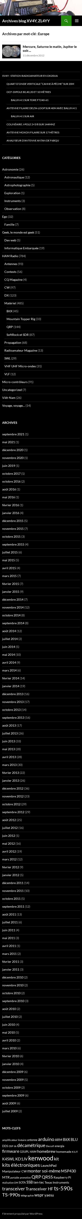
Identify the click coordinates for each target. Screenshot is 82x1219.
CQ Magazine (13, 279)
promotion (25, 1177)
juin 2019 (8, 465)
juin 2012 (8, 835)
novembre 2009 (13, 1079)
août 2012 (9, 820)
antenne (32, 1140)
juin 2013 (8, 741)
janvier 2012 (10, 875)
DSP (11, 1146)
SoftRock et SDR (18, 335)
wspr (39, 1194)
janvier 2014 (10, 686)
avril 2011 (9, 946)
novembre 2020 (13, 458)
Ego (4, 216)
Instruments (12, 201)
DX (6, 295)
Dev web (10, 240)
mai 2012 (8, 843)
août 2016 (9, 489)
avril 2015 (9, 568)
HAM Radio (10, 256)
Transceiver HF (39, 1188)
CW (7, 287)
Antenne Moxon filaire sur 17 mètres (33, 132)
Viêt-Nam (9, 397)
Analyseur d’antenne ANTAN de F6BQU (33, 140)
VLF (7, 374)
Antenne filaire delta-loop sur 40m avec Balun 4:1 (42, 108)
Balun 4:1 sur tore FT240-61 (30, 100)
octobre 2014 (11, 615)
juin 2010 (8, 1024)
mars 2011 (9, 954)
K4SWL (8, 1159)
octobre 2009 (11, 1087)
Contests (10, 272)
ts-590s (63, 1188)
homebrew (46, 1151)
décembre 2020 (12, 450)
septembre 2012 (13, 812)
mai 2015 (8, 560)
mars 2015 (9, 576)
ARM (58, 1140)
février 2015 (10, 584)
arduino (46, 1139)
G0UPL (24, 1151)
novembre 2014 (13, 607)
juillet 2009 (10, 1111)
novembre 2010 (13, 985)
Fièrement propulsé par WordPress (22, 1213)
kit (56, 1158)
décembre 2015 (12, 521)
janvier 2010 (10, 1064)
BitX (9, 311)
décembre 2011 (12, 883)
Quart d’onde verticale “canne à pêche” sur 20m (40, 83)
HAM (33, 1151)
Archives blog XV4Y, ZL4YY (26, 20)
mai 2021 (8, 442)
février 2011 (10, 961)
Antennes (10, 264)
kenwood (40, 1158)
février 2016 (10, 505)
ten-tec (38, 1182)
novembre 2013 (13, 702)
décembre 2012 (12, 788)
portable (14, 1177)
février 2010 (10, 1056)
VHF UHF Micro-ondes (20, 366)
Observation (12, 209)
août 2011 (9, 914)
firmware (10, 1151)
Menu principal (77, 21)
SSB (29, 1182)
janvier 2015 (10, 591)
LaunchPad (48, 1165)
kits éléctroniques (21, 1165)
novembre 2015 (13, 528)
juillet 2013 (10, 733)
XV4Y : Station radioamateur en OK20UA (30, 75)
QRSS (47, 1176)
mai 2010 (8, 1032)
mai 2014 (8, 654)
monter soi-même (43, 1170)
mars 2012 (9, 859)
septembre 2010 (13, 1001)
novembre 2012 (13, 796)
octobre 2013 (11, 710)
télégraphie (27, 1195)
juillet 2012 (10, 828)
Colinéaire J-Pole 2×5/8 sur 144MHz (31, 124)
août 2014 (9, 631)
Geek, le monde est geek (18, 232)
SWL (7, 358)
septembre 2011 (13, 906)
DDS (5, 1146)
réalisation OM (10, 1182)
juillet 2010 (10, 1016)
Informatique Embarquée (21, 248)
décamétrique (31, 1145)
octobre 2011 (11, 898)
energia (59, 1146)
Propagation (12, 342)
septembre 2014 (13, 623)
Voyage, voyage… (13, 405)
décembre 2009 (12, 1072)
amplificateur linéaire (14, 1140)
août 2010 (9, 1009)
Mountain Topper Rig (21, 319)
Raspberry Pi (62, 1177)
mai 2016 (8, 497)
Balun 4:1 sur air (22, 116)
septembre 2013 (13, 717)
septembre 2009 (13, 1095)
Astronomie (10, 169)
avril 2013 (9, 757)
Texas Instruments (57, 1182)
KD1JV (21, 1158)
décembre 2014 (12, 599)
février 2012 (10, 867)
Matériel (10, 303)
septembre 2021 (13, 434)
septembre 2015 (13, 544)
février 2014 (10, 678)
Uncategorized (12, 390)
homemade (63, 1151)
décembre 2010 (12, 977)
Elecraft (50, 1146)
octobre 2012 (11, 804)
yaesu (49, 1195)
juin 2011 (8, 930)
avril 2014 (9, 662)
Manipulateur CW (14, 1171)
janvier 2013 (10, 780)
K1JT (75, 1151)
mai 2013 (8, 749)
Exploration (12, 193)
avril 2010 (9, 1040)
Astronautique (14, 177)
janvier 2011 (10, 969)
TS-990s (11, 1195)
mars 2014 (9, 670)
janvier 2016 (10, 513)
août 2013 (9, 725)
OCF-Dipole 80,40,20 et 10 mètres (29, 92)
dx (15, 1146)
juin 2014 (8, 647)
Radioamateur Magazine (20, 350)
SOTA (22, 1182)
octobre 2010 (11, 993)
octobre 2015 (11, 536)
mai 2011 (8, 938)
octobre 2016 (11, 481)
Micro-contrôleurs (15, 382)
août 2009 (9, 1103)
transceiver (13, 1188)
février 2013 (10, 772)
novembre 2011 (13, 891)
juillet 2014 (10, 639)
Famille (9, 224)
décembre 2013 (12, 694)
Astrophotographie (17, 185)
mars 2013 (9, 765)
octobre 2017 (11, 473)
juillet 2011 (10, 922)
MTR (6, 1177)
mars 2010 (9, 1048)
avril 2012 (9, 851)
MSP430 (68, 1170)
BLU (74, 1139)
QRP (10, 327)
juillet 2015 (10, 552)
